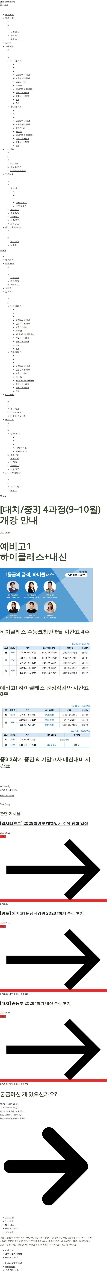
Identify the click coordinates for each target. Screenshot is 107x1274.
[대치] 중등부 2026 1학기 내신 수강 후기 (35, 1003)
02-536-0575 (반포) (9, 1107)
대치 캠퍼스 (14, 1083)
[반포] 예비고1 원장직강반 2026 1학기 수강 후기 (42, 913)
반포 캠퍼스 (14, 994)
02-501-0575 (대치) (9, 1104)
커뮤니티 (4, 789)
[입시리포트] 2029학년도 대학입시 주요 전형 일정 (44, 823)
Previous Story (7, 795)
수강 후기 (24, 994)
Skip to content (7, 1)
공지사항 (13, 789)
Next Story (5, 804)
